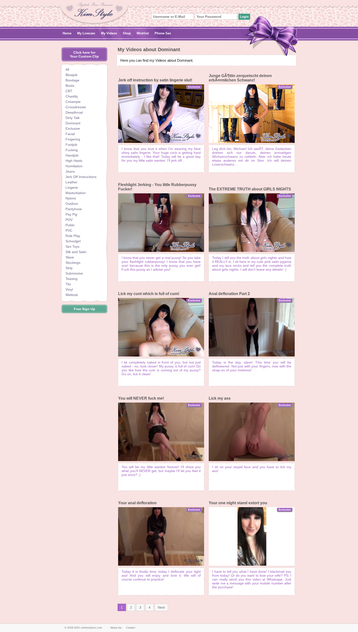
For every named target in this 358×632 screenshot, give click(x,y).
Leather (71, 182)
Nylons (71, 198)
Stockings (73, 263)
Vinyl (69, 289)
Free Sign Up (84, 309)
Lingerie (72, 187)
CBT (69, 91)
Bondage (72, 80)
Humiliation (74, 166)
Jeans (70, 171)
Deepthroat (74, 112)
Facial (70, 134)
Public (70, 225)
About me (116, 627)
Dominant (73, 123)
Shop (127, 33)
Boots (70, 86)
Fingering (73, 139)
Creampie (73, 102)
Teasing (71, 279)
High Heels (74, 161)
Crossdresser (76, 107)
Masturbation (76, 193)
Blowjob (71, 75)
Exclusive (73, 128)
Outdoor (72, 204)
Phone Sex (163, 33)
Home (67, 33)
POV (69, 220)
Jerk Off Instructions (81, 177)
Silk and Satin (76, 252)
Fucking (72, 150)
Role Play (73, 236)
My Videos (109, 33)
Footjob (71, 145)
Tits (68, 284)
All (67, 69)
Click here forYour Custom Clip (84, 54)
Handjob (72, 155)
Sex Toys (72, 246)
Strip (69, 268)
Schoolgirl (73, 241)
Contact (130, 627)
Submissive (74, 273)
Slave (70, 257)
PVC (69, 230)
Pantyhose (74, 209)
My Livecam (86, 33)
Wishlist (143, 33)
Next (161, 607)
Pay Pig (71, 214)
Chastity (72, 96)
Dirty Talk (73, 118)
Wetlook (72, 295)
